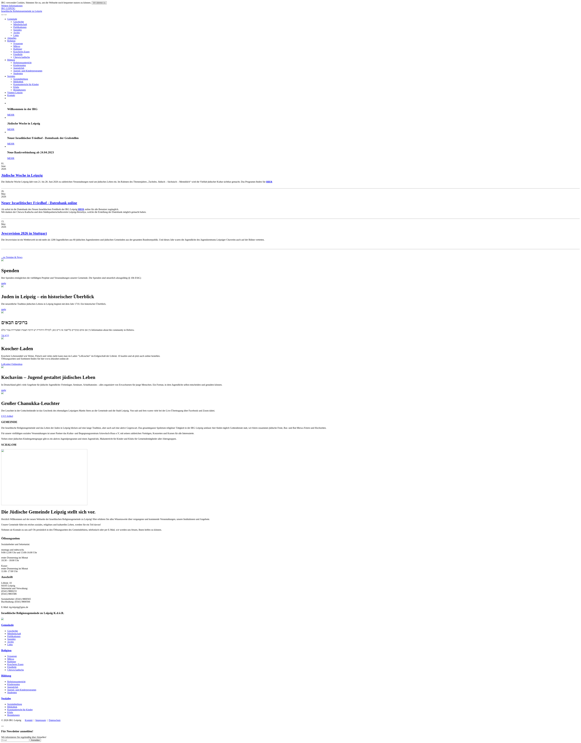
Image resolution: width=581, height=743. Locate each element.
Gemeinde (12, 19)
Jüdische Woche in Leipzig (22, 175)
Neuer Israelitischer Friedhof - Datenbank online (39, 203)
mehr (3, 283)
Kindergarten (19, 65)
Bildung (11, 60)
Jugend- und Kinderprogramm (27, 70)
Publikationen (19, 27)
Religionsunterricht (22, 62)
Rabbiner (17, 49)
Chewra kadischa (21, 57)
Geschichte (18, 21)
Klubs (16, 87)
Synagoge (18, 43)
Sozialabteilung (20, 79)
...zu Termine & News (11, 257)
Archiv (16, 32)
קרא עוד (5, 335)
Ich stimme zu (99, 3)
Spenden (17, 30)
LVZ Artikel (7, 416)
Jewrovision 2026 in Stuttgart (24, 233)
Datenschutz (55, 720)
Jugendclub (18, 68)
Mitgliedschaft (20, 24)
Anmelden (35, 740)
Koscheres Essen (21, 51)
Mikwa (16, 46)
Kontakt (11, 95)
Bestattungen (19, 90)
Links (16, 35)
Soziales (11, 76)
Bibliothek (18, 81)
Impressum (40, 720)
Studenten (18, 73)
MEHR (10, 115)
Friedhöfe (18, 54)
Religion (11, 41)
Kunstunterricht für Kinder (26, 84)
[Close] (2, 726)
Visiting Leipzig (15, 92)
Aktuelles (11, 38)
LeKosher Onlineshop (11, 364)
